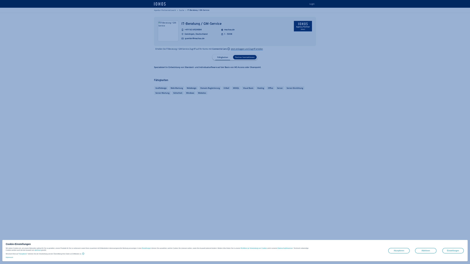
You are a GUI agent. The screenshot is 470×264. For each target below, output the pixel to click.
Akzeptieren (23, 254)
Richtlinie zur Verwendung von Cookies (254, 248)
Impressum (9, 257)
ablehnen (38, 250)
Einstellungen (146, 248)
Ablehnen (426, 251)
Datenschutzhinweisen (285, 248)
